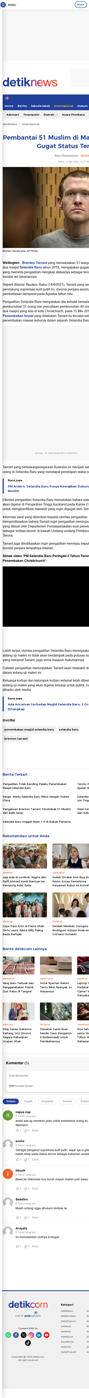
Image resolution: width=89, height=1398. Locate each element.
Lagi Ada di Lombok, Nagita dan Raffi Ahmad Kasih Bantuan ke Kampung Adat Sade (24, 881)
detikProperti (68, 1352)
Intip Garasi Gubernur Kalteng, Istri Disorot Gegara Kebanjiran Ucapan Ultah (17, 1035)
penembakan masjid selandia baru (29, 729)
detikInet (66, 1326)
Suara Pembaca (73, 114)
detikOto (66, 1346)
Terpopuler (31, 114)
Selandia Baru (31, 267)
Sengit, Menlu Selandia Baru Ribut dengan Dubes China (36, 798)
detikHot (66, 1331)
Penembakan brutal (18, 316)
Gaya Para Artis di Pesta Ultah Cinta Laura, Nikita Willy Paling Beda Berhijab (23, 930)
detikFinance (68, 1321)
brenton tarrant (16, 738)
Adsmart (12, 114)
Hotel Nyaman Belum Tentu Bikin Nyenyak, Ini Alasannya (56, 987)
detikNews (10, 124)
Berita (22, 106)
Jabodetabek (40, 106)
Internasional (63, 106)
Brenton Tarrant (34, 263)
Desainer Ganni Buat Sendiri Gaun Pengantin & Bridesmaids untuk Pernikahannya (56, 1035)
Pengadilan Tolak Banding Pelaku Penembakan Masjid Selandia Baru (35, 785)
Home (9, 106)
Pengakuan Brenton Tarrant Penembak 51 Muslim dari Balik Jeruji (37, 810)
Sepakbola (67, 1341)
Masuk (80, 4)
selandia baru (68, 729)
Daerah (49, 114)
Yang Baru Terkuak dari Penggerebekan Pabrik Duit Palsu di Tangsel (18, 987)
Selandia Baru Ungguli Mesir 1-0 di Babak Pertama (37, 821)
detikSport (67, 1336)
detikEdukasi (68, 1316)
